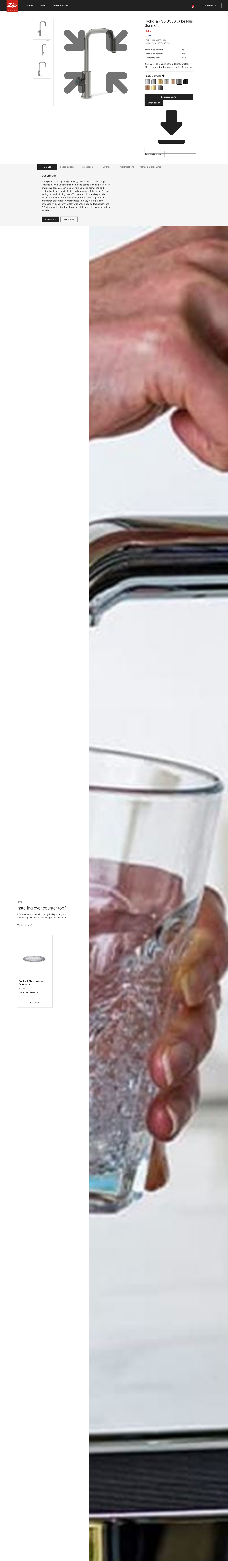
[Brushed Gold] (160, 82)
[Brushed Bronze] (147, 88)
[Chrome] (147, 82)
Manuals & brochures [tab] (150, 166)
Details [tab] (47, 166)
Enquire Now (50, 219)
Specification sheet (153, 154)
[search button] (163, 75)
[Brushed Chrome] (154, 82)
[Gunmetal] (179, 82)
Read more (186, 67)
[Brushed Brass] (154, 88)
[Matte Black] (186, 82)
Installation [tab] (87, 166)
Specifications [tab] (67, 166)
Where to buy (154, 103)
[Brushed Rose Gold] (173, 82)
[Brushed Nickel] (167, 82)
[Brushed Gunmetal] (160, 88)
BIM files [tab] (107, 166)
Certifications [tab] (127, 166)
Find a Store (69, 219)
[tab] (42, 28)
